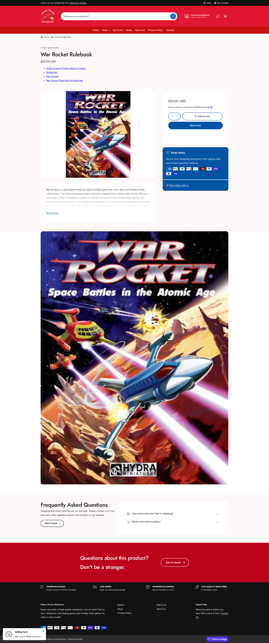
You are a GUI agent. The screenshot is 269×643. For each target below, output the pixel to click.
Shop (104, 30)
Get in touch (173, 562)
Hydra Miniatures (50, 48)
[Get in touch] (218, 16)
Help (209, 3)
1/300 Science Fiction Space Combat (66, 68)
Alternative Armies (78, 3)
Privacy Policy (124, 613)
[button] (225, 16)
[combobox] (119, 16)
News (120, 609)
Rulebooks (51, 72)
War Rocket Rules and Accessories (64, 80)
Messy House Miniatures (56, 639)
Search (120, 605)
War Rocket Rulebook (61, 37)
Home (46, 37)
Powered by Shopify (75, 639)
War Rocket (52, 76)
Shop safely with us (178, 185)
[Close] (43, 631)
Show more (52, 213)
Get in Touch (51, 523)
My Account (222, 3)
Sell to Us (161, 605)
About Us (161, 609)
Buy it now (195, 125)
